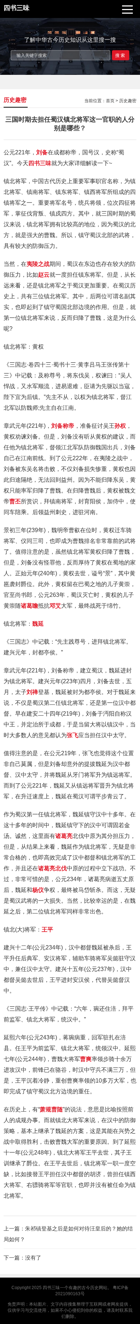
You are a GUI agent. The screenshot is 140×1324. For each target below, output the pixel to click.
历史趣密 (127, 100)
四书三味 (51, 1287)
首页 (110, 100)
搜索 (120, 55)
